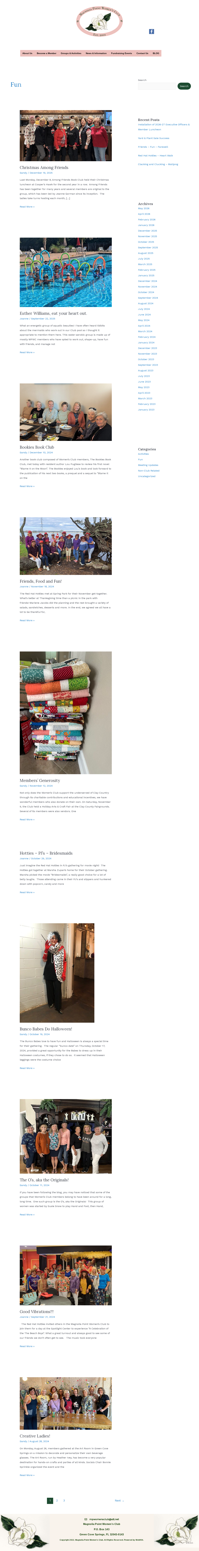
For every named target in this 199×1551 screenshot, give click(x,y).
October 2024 (146, 292)
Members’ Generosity (40, 780)
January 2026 (146, 225)
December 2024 (147, 281)
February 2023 (146, 404)
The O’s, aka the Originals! (44, 1179)
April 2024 (144, 325)
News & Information (96, 53)
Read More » (27, 207)
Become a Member (46, 53)
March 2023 (145, 398)
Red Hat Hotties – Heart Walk (155, 155)
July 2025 (144, 258)
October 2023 (146, 359)
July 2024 (144, 308)
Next (119, 1500)
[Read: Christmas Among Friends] (66, 135)
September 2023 (148, 364)
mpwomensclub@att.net (104, 1519)
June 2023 (144, 381)
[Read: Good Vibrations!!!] (66, 1275)
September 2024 (148, 297)
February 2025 (146, 269)
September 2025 (148, 247)
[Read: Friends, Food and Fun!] (66, 545)
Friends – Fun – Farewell (153, 146)
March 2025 (145, 264)
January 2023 (146, 409)
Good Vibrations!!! (37, 1311)
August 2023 (145, 370)
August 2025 (145, 253)
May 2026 (143, 208)
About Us (27, 53)
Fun (140, 459)
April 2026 (144, 213)
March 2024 (145, 331)
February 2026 (146, 219)
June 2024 (144, 314)
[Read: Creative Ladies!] (66, 1403)
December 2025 (147, 230)
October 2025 (146, 241)
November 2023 (147, 353)
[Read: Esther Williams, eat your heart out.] (66, 272)
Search (142, 80)
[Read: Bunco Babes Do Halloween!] (57, 972)
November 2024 (147, 286)
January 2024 (146, 342)
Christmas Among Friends (44, 167)
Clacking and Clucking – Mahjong (158, 164)
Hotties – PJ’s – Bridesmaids (46, 853)
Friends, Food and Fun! (41, 581)
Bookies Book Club (37, 447)
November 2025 (147, 236)
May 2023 (143, 387)
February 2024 (147, 336)
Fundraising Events (121, 53)
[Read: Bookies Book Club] (66, 411)
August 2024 (145, 303)
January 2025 (146, 275)
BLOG (156, 53)
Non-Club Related (149, 470)
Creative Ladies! (35, 1436)
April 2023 (144, 392)
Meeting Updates (148, 465)
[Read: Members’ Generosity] (66, 712)
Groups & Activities (71, 53)
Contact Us (142, 53)
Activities (143, 453)
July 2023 (144, 376)
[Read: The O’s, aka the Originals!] (66, 1136)
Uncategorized (146, 476)
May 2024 (144, 320)
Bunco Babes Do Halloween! (46, 1029)
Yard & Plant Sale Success (153, 138)
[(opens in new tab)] (151, 31)
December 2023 (147, 348)
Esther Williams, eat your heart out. (54, 313)
